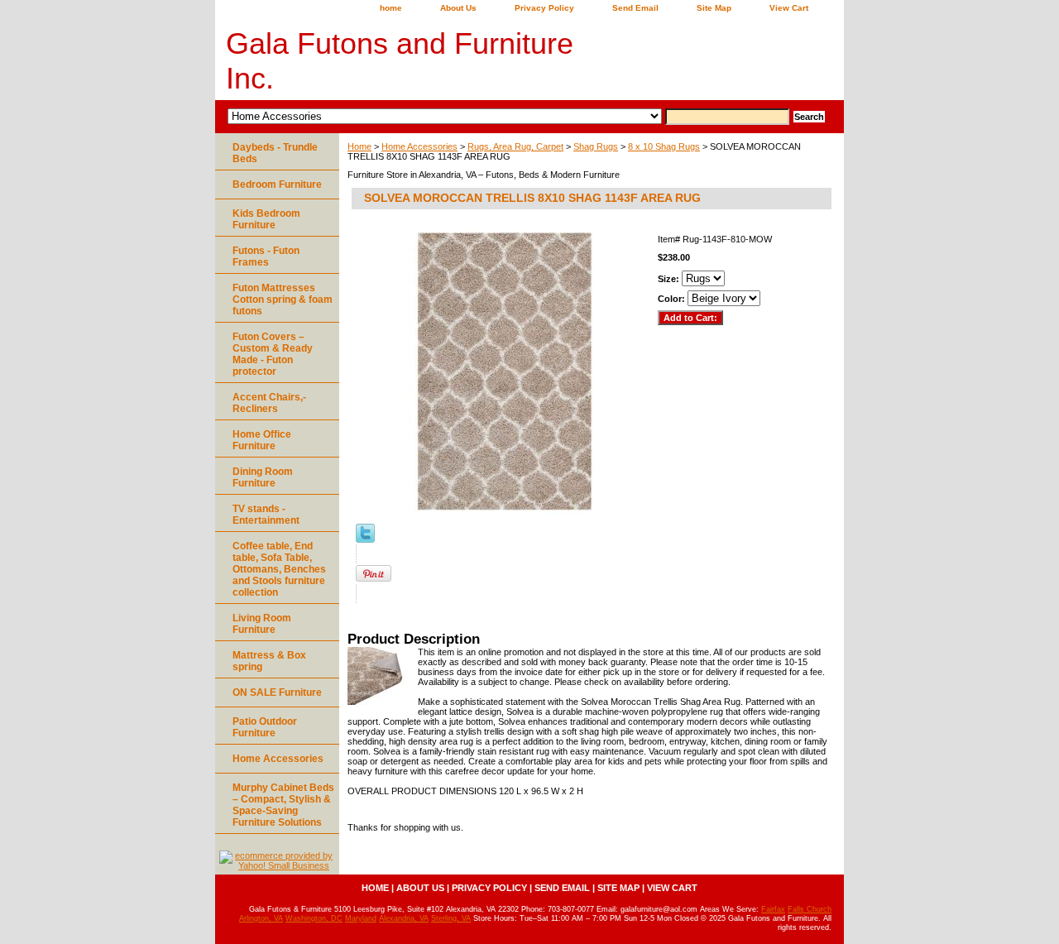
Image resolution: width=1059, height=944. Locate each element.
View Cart (788, 7)
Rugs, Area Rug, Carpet (515, 146)
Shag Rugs (595, 146)
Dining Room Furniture (262, 477)
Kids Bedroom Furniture (266, 219)
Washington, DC (314, 918)
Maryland (360, 918)
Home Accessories (419, 146)
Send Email (635, 7)
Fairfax (773, 909)
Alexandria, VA (404, 918)
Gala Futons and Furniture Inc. (399, 60)
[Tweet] (365, 539)
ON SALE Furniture (277, 692)
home (391, 7)
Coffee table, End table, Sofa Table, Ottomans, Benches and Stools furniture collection (279, 569)
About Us (458, 7)
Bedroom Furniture (277, 184)
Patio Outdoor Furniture (264, 727)
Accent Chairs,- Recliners (269, 402)
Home (359, 146)
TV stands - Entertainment (265, 514)
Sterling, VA (451, 918)
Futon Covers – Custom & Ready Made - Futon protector (272, 354)
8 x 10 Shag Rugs (664, 146)
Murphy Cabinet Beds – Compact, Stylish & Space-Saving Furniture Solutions (283, 805)
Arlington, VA (261, 918)
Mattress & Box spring (269, 661)
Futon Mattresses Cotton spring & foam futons (282, 299)
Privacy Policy (544, 7)
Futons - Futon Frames (265, 256)
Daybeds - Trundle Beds (275, 153)
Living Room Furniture (261, 623)
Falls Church (809, 909)
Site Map (714, 7)
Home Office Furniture (261, 440)
